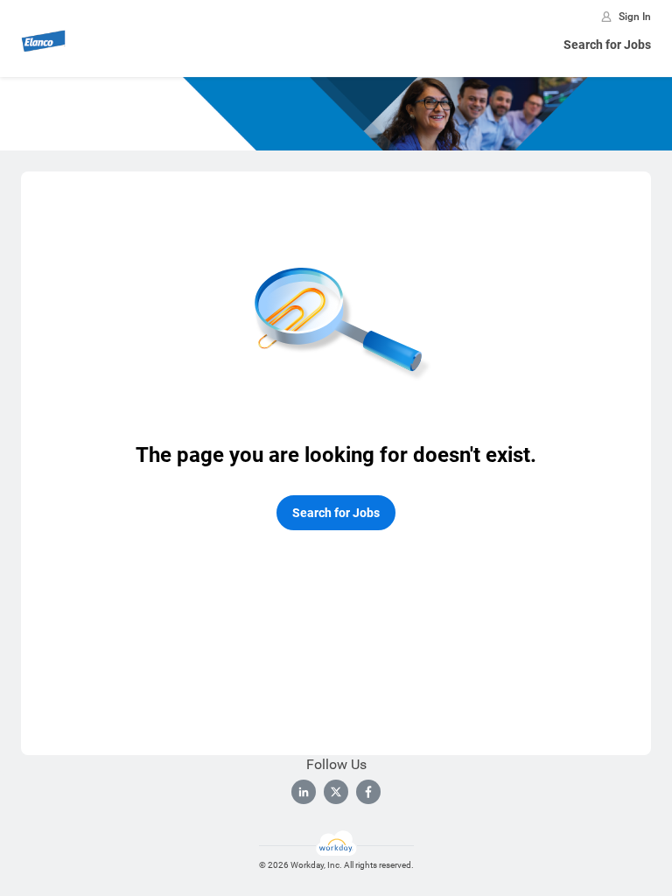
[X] (336, 792)
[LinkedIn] (303, 792)
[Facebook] (368, 792)
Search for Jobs (607, 45)
